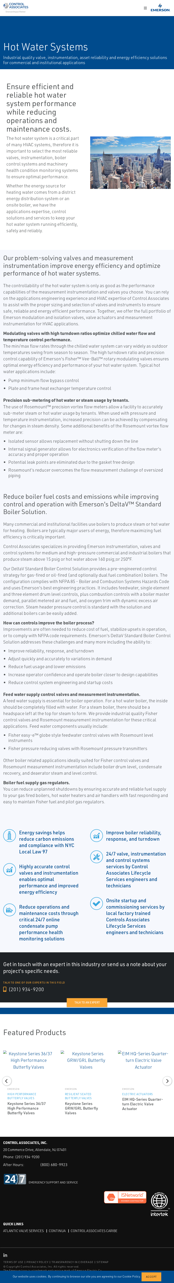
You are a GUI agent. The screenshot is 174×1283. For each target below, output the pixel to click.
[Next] (167, 1081)
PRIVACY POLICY (37, 1262)
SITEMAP (102, 1262)
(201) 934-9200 (25, 989)
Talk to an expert (87, 1002)
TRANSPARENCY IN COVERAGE (72, 1262)
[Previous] (6, 1081)
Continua (57, 1231)
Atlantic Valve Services (23, 1231)
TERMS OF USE (13, 1262)
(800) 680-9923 (53, 1164)
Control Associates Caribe (94, 1231)
